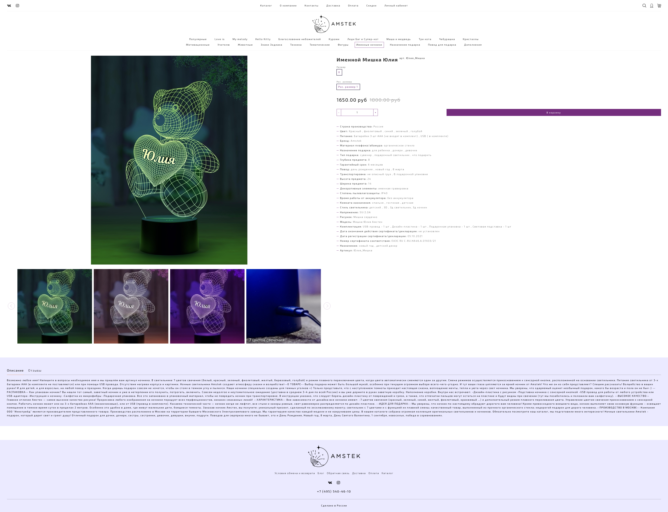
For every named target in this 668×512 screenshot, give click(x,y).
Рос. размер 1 (348, 86)
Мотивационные (198, 44)
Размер (341, 67)
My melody (240, 39)
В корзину (554, 112)
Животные (245, 44)
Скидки (371, 5)
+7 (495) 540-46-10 (334, 491)
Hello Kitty (263, 39)
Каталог (266, 5)
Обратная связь (338, 473)
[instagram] (17, 5)
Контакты (312, 5)
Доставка (333, 5)
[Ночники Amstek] (334, 24)
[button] (11, 305)
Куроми (334, 39)
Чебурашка (447, 39)
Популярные (198, 39)
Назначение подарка (405, 44)
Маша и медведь (399, 39)
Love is (220, 39)
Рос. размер (344, 82)
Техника (296, 44)
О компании (288, 5)
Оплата (353, 5)
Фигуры (343, 44)
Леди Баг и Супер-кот (363, 39)
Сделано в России (334, 505)
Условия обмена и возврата (295, 473)
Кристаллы (471, 39)
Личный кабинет (396, 5)
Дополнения (473, 44)
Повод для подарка (442, 44)
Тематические (320, 44)
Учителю (224, 44)
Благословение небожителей (300, 39)
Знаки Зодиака (271, 44)
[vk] (9, 5)
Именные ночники (369, 44)
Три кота (425, 39)
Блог (321, 473)
